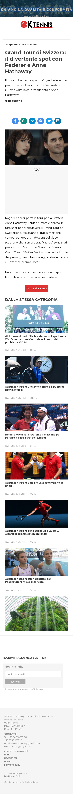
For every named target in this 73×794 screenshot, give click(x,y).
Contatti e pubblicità (16, 751)
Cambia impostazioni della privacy (21, 782)
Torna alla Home (36, 288)
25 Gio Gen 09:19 (19, 494)
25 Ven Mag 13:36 (19, 350)
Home (7, 755)
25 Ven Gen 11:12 (19, 542)
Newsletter (10, 758)
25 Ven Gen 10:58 (19, 590)
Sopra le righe (14, 666)
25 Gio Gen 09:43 (19, 446)
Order (7, 762)
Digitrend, (9, 350)
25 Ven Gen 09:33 (19, 398)
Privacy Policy (12, 765)
